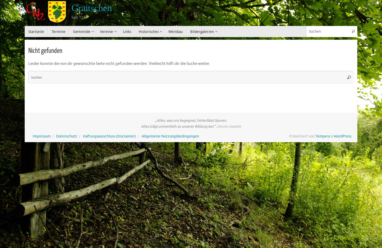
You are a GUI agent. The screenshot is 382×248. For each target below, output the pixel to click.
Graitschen (91, 8)
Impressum (42, 136)
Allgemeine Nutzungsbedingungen (170, 136)
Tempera (322, 136)
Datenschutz (66, 136)
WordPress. (343, 136)
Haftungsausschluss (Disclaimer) (109, 136)
